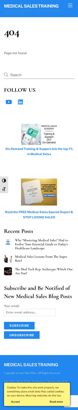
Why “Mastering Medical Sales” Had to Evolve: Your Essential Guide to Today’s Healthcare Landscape (41, 244)
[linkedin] (21, 101)
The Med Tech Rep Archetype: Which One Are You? (44, 271)
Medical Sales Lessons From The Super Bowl (41, 259)
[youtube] (9, 101)
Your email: (12, 306)
